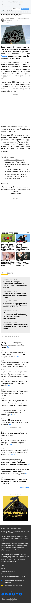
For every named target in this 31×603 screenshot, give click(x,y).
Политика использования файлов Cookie (13, 576)
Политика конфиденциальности (10, 574)
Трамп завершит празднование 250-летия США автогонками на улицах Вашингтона (15, 451)
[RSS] (20, 594)
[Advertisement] (15, 109)
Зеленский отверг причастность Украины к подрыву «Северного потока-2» (14, 480)
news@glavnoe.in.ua (10, 580)
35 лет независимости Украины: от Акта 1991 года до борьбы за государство (14, 392)
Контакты (4, 568)
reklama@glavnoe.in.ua (11, 585)
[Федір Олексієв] (2, 21)
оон (6, 183)
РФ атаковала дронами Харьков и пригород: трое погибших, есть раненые (14, 383)
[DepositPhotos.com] (9, 600)
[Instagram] (13, 594)
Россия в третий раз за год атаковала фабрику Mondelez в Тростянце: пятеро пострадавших (14, 461)
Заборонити (16, 9)
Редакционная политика (8, 571)
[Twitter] (6, 594)
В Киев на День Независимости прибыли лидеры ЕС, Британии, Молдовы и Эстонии (13, 354)
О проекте (4, 565)
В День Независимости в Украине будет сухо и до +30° (14, 433)
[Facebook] (2, 594)
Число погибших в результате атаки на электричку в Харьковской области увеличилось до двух (15, 471)
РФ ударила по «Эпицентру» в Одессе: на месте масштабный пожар (13, 344)
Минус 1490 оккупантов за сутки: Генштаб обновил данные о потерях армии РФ (14, 421)
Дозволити (25, 9)
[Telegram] (10, 594)
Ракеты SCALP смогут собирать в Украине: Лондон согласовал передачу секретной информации (14, 402)
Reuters (4, 56)
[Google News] (17, 594)
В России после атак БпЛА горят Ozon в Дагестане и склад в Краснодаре (13, 412)
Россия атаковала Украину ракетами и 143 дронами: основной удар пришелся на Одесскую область (15, 363)
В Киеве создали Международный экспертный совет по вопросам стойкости (14, 442)
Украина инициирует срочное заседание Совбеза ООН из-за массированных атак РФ (15, 176)
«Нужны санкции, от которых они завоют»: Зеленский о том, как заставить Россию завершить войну (14, 373)
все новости (24, 487)
